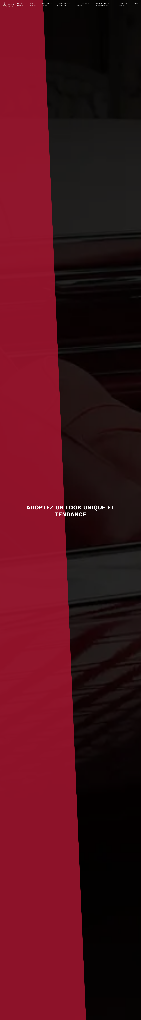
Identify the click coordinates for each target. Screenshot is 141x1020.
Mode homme (33, 5)
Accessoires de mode (84, 5)
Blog (136, 4)
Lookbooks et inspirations (102, 5)
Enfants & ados (47, 5)
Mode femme (20, 5)
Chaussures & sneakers (63, 5)
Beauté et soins (124, 5)
